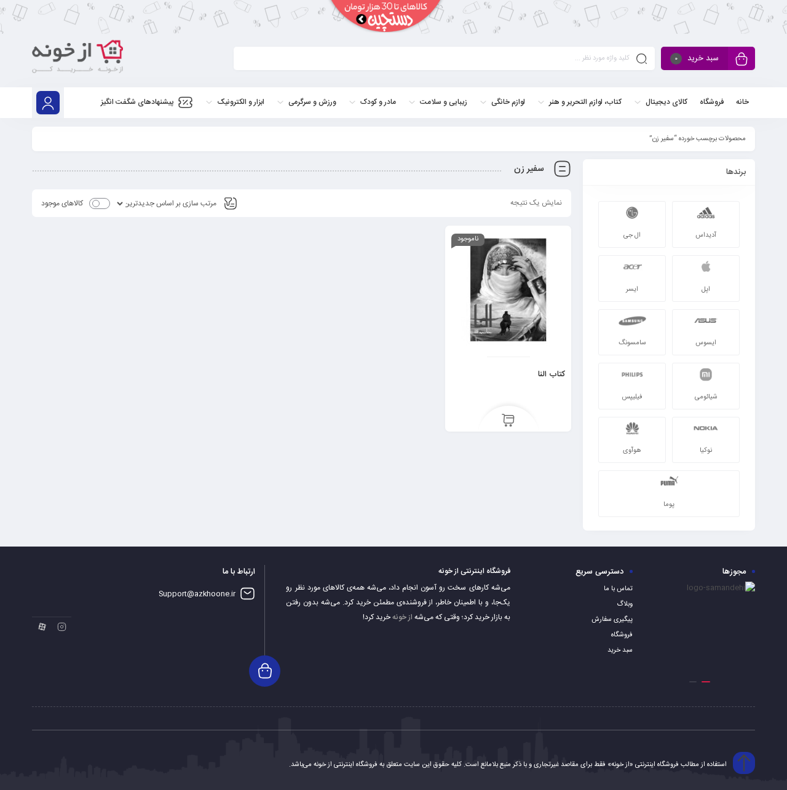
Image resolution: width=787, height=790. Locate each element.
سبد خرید (620, 650)
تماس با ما (618, 588)
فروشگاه (622, 635)
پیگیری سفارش (612, 619)
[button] (706, 681)
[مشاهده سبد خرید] (741, 60)
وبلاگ (625, 604)
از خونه (402, 617)
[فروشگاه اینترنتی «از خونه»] (77, 60)
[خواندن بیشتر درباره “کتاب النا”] (508, 421)
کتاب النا (551, 374)
